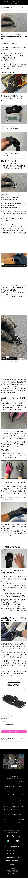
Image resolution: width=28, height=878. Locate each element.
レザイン (12, 822)
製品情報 (19, 34)
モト (11, 819)
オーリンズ (6, 791)
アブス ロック (13, 781)
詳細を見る (5, 721)
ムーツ (5, 819)
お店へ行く (21, 1)
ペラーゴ (20, 809)
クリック (12, 791)
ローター (6, 825)
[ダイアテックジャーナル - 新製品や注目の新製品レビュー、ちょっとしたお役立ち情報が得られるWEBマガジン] (6, 7)
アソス (5, 781)
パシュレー (20, 803)
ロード (8, 740)
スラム (12, 799)
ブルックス (20, 806)
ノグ (11, 803)
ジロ (5, 799)
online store (14, 4)
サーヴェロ (13, 794)
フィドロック (13, 806)
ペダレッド (6, 814)
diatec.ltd (15, 873)
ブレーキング (13, 809)
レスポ (19, 822)
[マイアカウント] (26, 7)
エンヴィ (20, 786)
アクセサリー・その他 (11, 34)
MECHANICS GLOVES (6, 715)
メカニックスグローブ (6, 717)
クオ (19, 791)
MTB (18, 740)
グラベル (13, 740)
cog (16, 43)
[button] (14, 8)
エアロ (12, 786)
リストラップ (21, 819)
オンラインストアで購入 (7, 724)
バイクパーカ (7, 806)
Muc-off (3, 34)
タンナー (6, 803)
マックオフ (20, 814)
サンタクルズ (21, 794)
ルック (5, 822)
